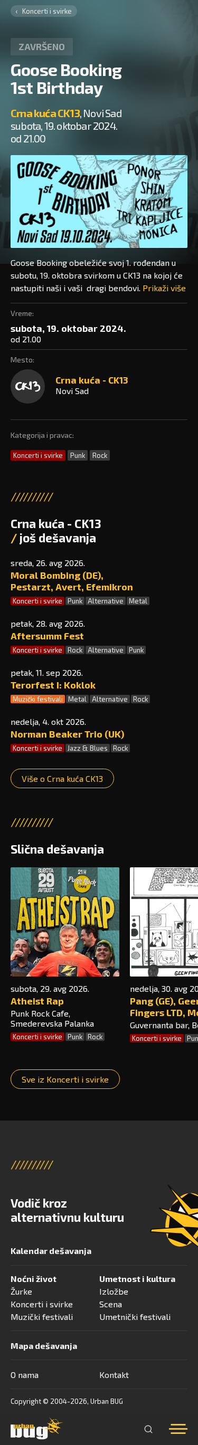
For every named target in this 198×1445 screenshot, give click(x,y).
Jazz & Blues (88, 748)
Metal (138, 601)
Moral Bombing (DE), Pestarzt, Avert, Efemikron (72, 580)
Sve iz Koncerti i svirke (65, 1079)
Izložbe (113, 1291)
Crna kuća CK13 (45, 113)
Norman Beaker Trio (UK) (67, 734)
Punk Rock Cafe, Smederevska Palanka (52, 1018)
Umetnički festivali (135, 1317)
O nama (25, 1375)
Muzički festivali (38, 699)
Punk (77, 455)
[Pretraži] (148, 1429)
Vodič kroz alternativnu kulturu (67, 1210)
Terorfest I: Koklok (53, 685)
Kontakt (114, 1375)
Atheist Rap (37, 1001)
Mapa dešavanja (44, 1346)
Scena (110, 1304)
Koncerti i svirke (47, 11)
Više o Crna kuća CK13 (62, 778)
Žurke (21, 1291)
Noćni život (33, 1279)
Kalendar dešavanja (51, 1251)
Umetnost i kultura (137, 1279)
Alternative (106, 601)
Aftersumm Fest (47, 636)
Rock (99, 455)
